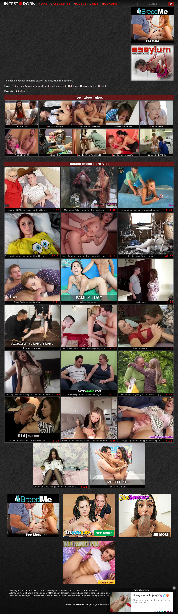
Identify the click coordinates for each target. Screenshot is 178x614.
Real (103, 86)
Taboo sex (18, 86)
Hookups (109, 3)
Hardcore (48, 86)
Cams (94, 3)
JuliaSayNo (21, 91)
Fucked (39, 86)
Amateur (29, 86)
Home (42, 3)
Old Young (73, 86)
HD (98, 86)
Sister (93, 86)
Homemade (60, 86)
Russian (84, 86)
